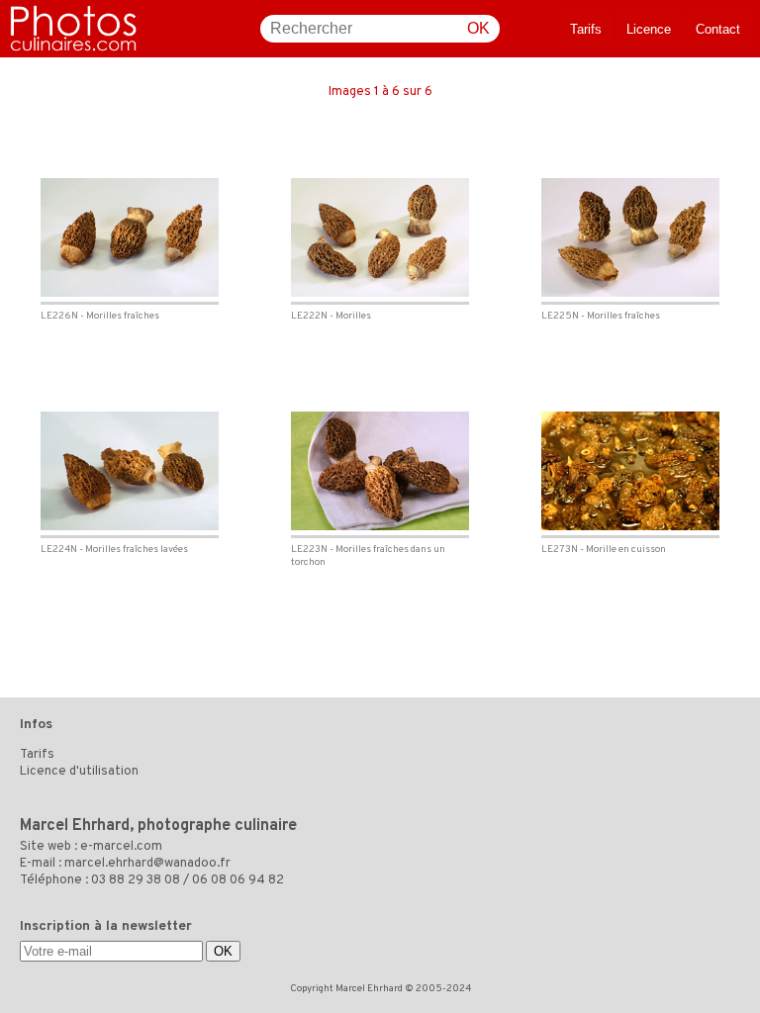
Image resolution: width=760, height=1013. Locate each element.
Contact (718, 29)
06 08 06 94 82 (238, 880)
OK (478, 28)
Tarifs (586, 29)
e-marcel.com (121, 847)
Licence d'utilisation (79, 772)
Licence (648, 29)
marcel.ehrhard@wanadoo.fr (147, 864)
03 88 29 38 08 (135, 880)
